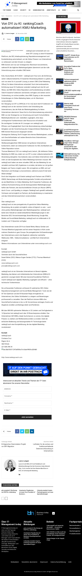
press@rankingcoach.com (10, 266)
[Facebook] (17, 39)
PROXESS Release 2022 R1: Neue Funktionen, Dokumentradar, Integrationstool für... (71, 120)
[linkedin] (19, 474)
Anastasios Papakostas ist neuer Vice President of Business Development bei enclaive (32, 535)
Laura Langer (10, 33)
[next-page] (6, 498)
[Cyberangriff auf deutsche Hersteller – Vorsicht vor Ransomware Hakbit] (68, 27)
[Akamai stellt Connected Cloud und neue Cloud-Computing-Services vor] (59, 105)
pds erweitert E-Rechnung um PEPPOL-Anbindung (33, 529)
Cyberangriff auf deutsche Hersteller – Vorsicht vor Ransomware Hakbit (55, 527)
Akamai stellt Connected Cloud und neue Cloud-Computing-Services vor (71, 107)
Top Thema (59, 58)
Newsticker (9, 16)
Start (2, 16)
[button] (78, 10)
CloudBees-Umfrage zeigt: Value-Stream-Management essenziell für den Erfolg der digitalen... (71, 144)
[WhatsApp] (27, 39)
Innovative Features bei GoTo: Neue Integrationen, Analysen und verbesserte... (72, 70)
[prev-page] (2, 498)
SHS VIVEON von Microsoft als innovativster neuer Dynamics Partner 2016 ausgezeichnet (56, 533)
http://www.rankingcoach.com (11, 357)
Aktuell (59, 32)
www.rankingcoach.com (43, 243)
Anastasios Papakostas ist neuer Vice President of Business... (27, 492)
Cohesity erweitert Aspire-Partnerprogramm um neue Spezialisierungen (45, 492)
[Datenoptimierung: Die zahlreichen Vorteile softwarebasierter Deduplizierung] (59, 155)
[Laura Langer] (2, 33)
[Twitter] (22, 39)
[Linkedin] (32, 39)
